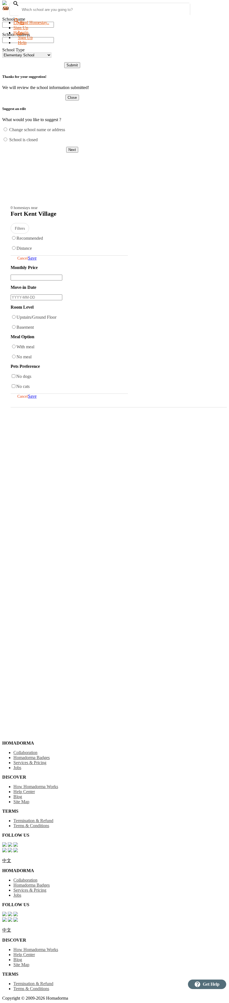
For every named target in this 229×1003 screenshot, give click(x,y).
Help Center (24, 791)
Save (32, 258)
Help (22, 42)
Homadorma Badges (31, 757)
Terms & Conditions (31, 825)
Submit (72, 65)
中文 (6, 860)
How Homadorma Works (35, 786)
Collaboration (25, 752)
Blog (17, 796)
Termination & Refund (33, 820)
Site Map (21, 801)
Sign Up (20, 27)
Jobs (17, 767)
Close (72, 97)
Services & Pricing (29, 762)
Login (18, 22)
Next (72, 150)
